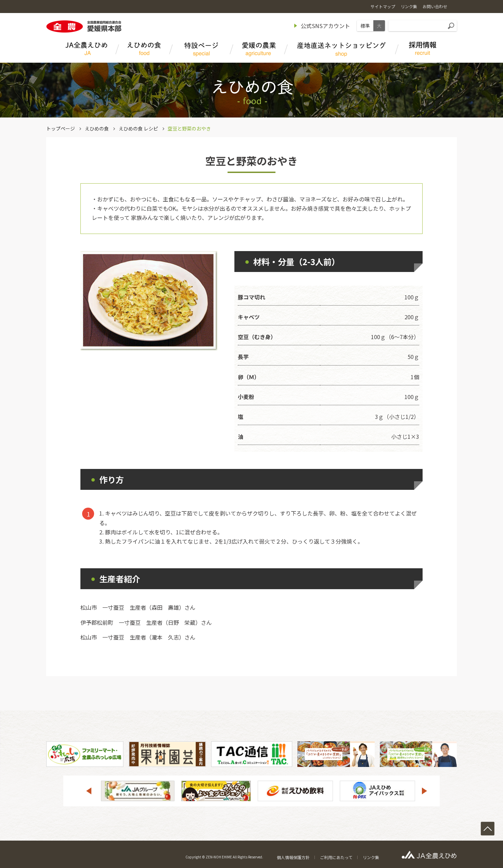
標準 (365, 25)
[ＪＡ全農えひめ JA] (86, 50)
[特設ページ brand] (201, 50)
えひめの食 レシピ (138, 128)
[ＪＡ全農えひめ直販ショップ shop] (341, 50)
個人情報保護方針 (293, 857)
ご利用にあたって (336, 857)
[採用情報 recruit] (422, 50)
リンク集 (371, 857)
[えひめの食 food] (144, 50)
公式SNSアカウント (325, 26)
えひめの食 (97, 128)
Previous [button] (89, 791)
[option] (138, 791)
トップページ (60, 128)
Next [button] (425, 791)
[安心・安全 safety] (259, 50)
